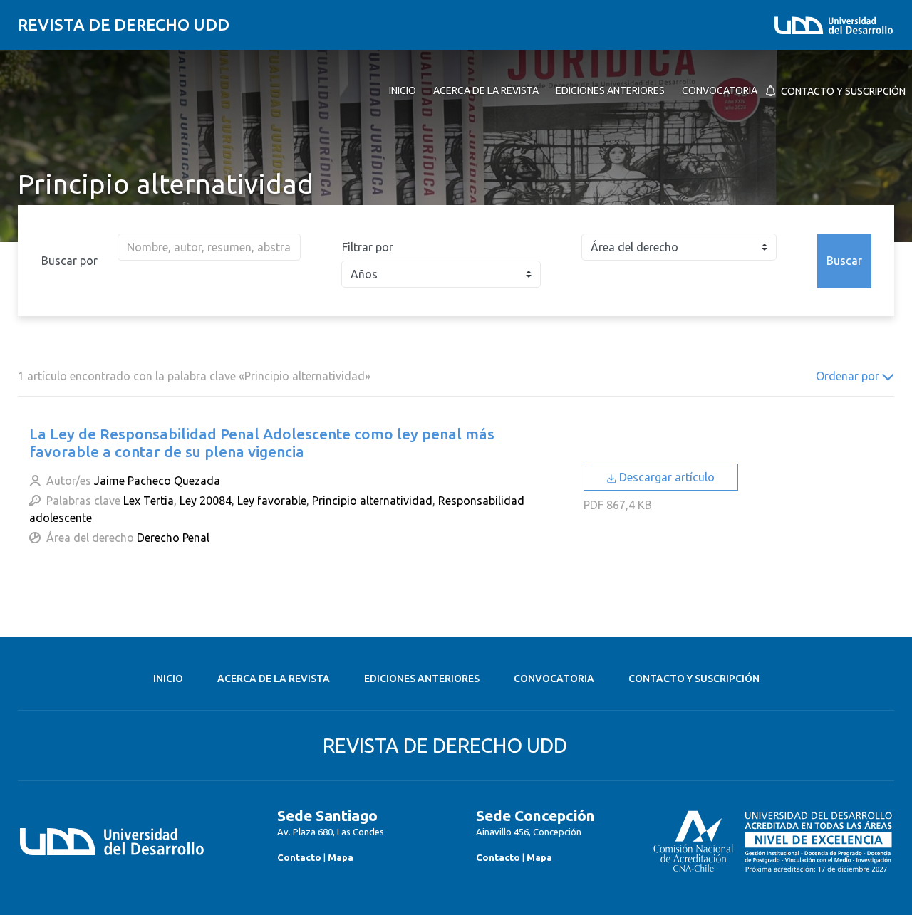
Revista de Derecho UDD (123, 24)
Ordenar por (849, 376)
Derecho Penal (173, 537)
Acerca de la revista (273, 678)
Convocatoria (554, 678)
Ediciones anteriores (422, 678)
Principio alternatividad (372, 500)
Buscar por (69, 260)
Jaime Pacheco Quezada (157, 480)
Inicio (168, 678)
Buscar (844, 260)
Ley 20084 (206, 500)
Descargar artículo (665, 477)
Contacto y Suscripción (694, 678)
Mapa (340, 857)
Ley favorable (271, 500)
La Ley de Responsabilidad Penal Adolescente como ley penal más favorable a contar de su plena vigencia (261, 442)
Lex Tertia (148, 500)
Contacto (299, 857)
